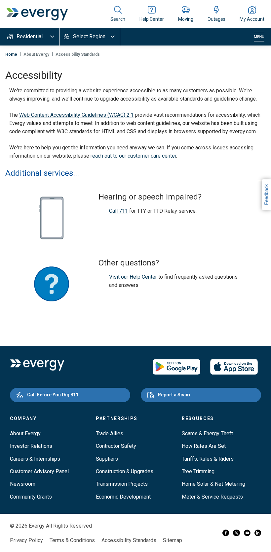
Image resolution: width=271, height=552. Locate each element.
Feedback (266, 194)
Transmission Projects (122, 484)
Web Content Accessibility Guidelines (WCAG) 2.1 (76, 115)
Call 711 (118, 211)
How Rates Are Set (204, 446)
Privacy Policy (26, 540)
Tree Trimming (198, 471)
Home (11, 54)
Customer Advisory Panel (39, 471)
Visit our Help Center (133, 277)
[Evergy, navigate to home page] (37, 13)
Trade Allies (109, 433)
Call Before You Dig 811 (52, 394)
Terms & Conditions (72, 540)
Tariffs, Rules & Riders (208, 459)
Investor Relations (31, 446)
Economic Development (123, 497)
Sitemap (172, 540)
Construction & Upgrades (124, 471)
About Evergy (25, 433)
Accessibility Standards (128, 540)
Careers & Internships (35, 459)
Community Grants (31, 497)
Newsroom (22, 484)
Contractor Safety (116, 446)
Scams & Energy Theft (207, 433)
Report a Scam (174, 394)
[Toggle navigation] (259, 37)
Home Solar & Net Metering (213, 484)
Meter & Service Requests (212, 497)
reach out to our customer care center (133, 156)
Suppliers (107, 459)
